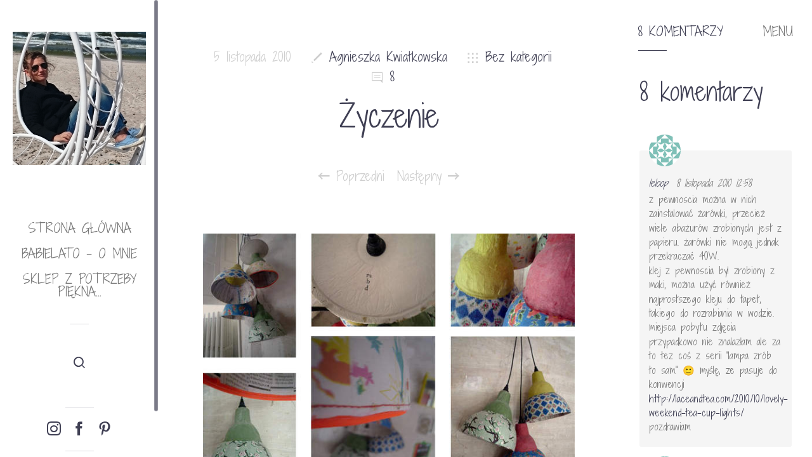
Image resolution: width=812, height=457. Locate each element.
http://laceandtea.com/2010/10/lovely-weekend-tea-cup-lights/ (718, 406)
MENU (778, 31)
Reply (773, 161)
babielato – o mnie (79, 253)
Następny (422, 176)
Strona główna (79, 228)
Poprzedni (357, 176)
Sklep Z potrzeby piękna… (79, 285)
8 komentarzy (680, 31)
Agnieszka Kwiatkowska (388, 57)
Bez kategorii (518, 57)
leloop (658, 183)
